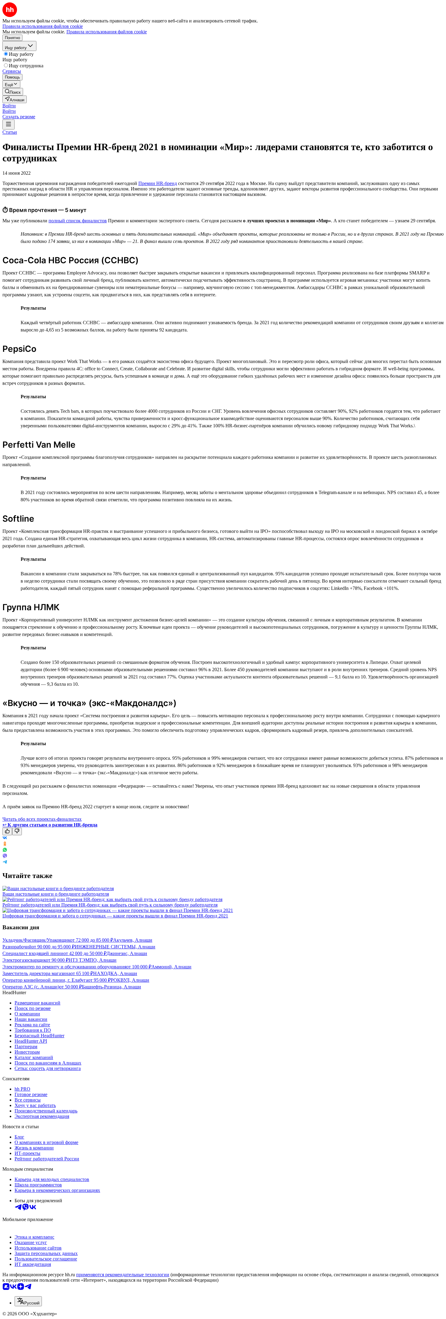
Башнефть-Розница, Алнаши (111, 986)
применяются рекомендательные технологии (122, 1274)
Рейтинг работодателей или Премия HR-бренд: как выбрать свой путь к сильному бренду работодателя (110, 904)
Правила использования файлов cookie (106, 31)
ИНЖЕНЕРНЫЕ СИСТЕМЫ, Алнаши (115, 946)
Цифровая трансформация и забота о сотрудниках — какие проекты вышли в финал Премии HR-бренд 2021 (115, 915)
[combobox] (28, 1301)
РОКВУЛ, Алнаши (130, 980)
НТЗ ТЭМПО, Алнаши (93, 960)
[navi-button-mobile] (8, 124)
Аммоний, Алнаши (171, 966)
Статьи (9, 132)
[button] (9, 105)
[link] (12, 92)
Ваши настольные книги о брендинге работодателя (55, 894)
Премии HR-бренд (157, 183)
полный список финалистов (78, 220)
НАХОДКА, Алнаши (115, 973)
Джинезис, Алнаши (126, 953)
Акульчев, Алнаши (132, 940)
